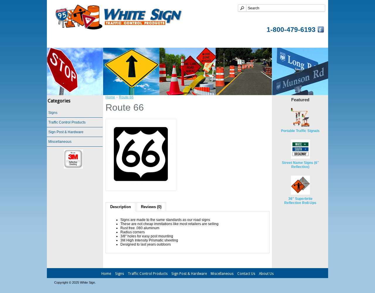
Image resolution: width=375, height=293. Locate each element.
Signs (110, 41)
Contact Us (293, 41)
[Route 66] (141, 185)
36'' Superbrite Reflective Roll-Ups (300, 201)
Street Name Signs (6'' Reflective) (300, 165)
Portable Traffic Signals (300, 131)
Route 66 (126, 97)
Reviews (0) (151, 207)
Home (88, 41)
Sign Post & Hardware (210, 41)
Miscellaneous (257, 41)
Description (120, 207)
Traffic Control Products (151, 41)
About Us (266, 274)
